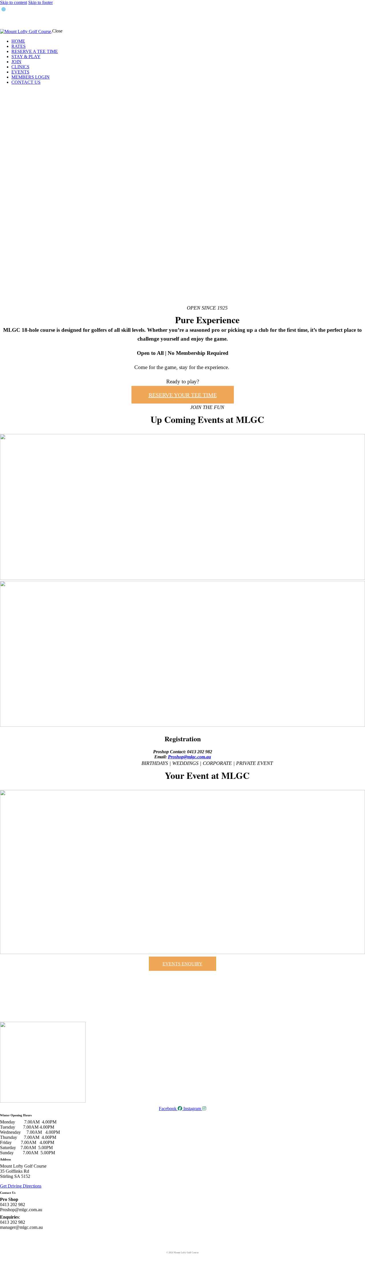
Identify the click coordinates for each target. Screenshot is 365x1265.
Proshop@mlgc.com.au (189, 756)
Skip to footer (40, 2)
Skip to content (13, 2)
